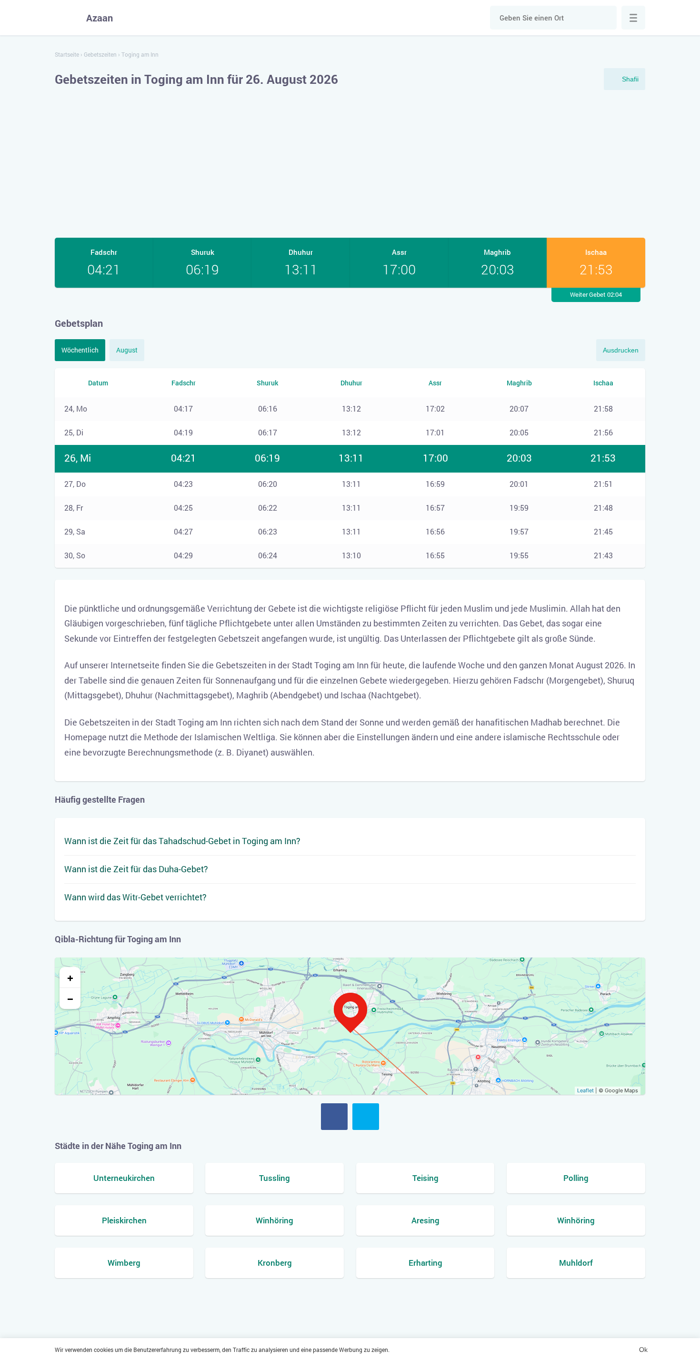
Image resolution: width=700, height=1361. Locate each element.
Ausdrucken (621, 350)
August (127, 349)
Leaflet (585, 1090)
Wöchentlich (80, 349)
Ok (643, 1349)
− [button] (70, 998)
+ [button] (70, 977)
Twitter (365, 1116)
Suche (605, 18)
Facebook (334, 1116)
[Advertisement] (350, 164)
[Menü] (633, 18)
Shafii (630, 79)
